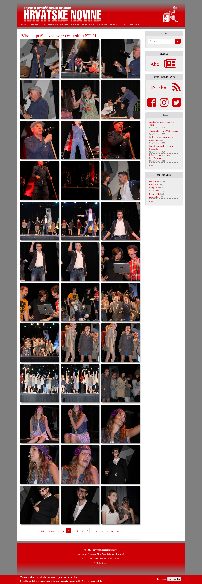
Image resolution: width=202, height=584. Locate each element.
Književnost (88, 24)
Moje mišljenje (37, 24)
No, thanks (174, 579)
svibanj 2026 (154, 190)
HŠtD (138, 24)
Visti (23, 24)
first (42, 530)
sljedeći (110, 530)
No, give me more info (92, 580)
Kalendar (53, 24)
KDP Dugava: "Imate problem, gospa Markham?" (162, 138)
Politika (64, 24)
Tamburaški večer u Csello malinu (163, 130)
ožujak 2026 (154, 196)
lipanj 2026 (154, 187)
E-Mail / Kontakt (101, 563)
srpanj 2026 (154, 184)
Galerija (128, 24)
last (118, 530)
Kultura (75, 24)
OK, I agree (161, 578)
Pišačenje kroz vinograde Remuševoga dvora (159, 156)
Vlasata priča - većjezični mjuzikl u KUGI (58, 36)
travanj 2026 (154, 193)
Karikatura (116, 24)
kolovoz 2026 (155, 181)
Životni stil (101, 24)
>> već (150, 165)
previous (51, 530)
